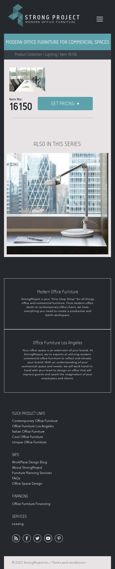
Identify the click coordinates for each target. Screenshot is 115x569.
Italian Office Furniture (28, 431)
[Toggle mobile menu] (100, 19)
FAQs (16, 478)
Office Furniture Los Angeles (32, 426)
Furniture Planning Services (32, 473)
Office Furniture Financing (31, 504)
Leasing (18, 524)
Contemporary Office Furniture (35, 421)
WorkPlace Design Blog (29, 462)
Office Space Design (27, 483)
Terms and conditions (68, 562)
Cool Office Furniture (27, 437)
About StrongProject (27, 467)
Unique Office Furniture (29, 442)
